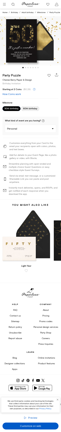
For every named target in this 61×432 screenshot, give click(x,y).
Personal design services (45, 327)
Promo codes (45, 321)
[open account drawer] (56, 4)
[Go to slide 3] (28, 67)
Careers (46, 338)
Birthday (14, 12)
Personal (12, 128)
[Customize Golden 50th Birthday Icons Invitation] (30, 41)
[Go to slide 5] (33, 67)
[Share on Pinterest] (28, 380)
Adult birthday (28, 12)
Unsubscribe (15, 332)
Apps (14, 369)
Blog (15, 358)
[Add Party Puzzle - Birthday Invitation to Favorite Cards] (49, 75)
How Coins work (12, 94)
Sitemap (15, 321)
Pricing (45, 315)
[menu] (4, 4)
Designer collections (15, 363)
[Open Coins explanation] (34, 89)
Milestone (41, 12)
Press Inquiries (45, 344)
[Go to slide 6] (35, 67)
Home (5, 12)
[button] (43, 120)
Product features (46, 363)
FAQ (15, 310)
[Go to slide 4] (30, 67)
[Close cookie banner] (57, 400)
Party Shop (45, 332)
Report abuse (15, 338)
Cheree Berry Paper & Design (17, 80)
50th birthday (11, 108)
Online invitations (46, 358)
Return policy (15, 327)
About (46, 310)
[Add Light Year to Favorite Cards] (26, 271)
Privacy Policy (45, 408)
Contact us (15, 315)
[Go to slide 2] (25, 67)
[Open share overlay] (56, 75)
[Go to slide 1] (23, 67)
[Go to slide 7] (38, 67)
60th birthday (30, 108)
